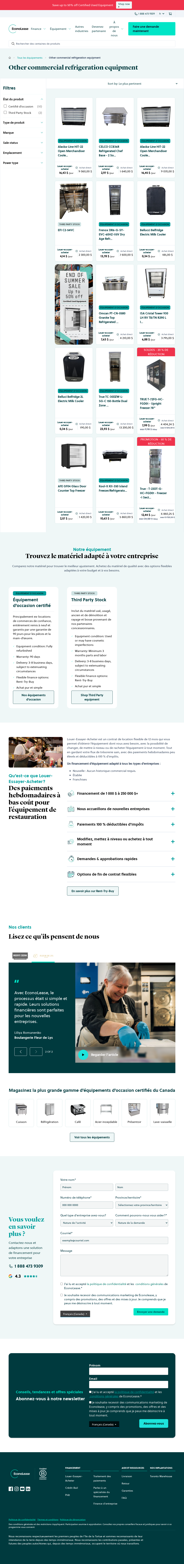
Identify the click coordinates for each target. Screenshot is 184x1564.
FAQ (124, 1498)
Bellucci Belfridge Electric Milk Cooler (153, 232)
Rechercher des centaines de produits (38, 43)
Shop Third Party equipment (92, 697)
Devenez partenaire (99, 29)
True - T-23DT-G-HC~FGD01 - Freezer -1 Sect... (153, 493)
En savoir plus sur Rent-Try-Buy (93, 891)
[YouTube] (22, 1489)
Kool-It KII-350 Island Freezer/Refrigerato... (113, 488)
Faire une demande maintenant (146, 29)
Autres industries (81, 29)
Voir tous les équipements (92, 1137)
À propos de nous (114, 28)
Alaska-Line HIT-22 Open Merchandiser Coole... (71, 151)
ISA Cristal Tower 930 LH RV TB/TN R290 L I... (154, 317)
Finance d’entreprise (105, 1503)
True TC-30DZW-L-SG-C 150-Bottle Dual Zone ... (113, 401)
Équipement (58, 29)
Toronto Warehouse (161, 1476)
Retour (125, 1483)
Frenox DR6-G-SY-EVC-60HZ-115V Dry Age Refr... (112, 234)
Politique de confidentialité (22, 1519)
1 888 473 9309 (146, 13)
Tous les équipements (29, 57)
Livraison (127, 1476)
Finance (36, 29)
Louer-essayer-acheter (64, 168)
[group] (20, 956)
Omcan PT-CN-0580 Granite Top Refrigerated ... (112, 317)
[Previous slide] (20, 1051)
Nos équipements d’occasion (34, 697)
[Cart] (170, 13)
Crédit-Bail (71, 1488)
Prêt (67, 1495)
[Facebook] (11, 1489)
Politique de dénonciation (73, 1519)
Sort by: (113, 84)
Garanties (127, 1490)
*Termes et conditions (47, 1519)
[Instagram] (16, 1489)
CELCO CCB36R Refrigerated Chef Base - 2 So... (111, 151)
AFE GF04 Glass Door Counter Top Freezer (72, 488)
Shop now (124, 4)
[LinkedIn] (28, 1489)
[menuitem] (38, 28)
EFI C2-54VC (66, 230)
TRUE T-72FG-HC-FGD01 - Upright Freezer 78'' (152, 403)
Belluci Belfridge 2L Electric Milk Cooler (71, 399)
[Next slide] (36, 1051)
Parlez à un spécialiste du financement (101, 1492)
